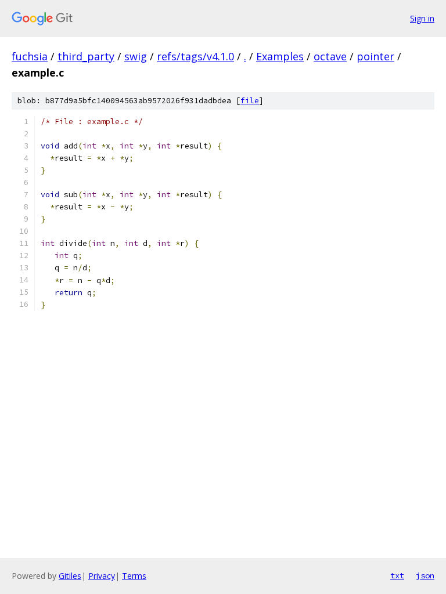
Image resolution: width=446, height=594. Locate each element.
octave (330, 56)
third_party (85, 56)
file (249, 101)
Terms (134, 575)
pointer (375, 56)
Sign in (422, 18)
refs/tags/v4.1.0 (195, 56)
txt (397, 575)
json (425, 575)
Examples (280, 56)
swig (135, 56)
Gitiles (70, 575)
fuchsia (30, 56)
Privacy (101, 575)
